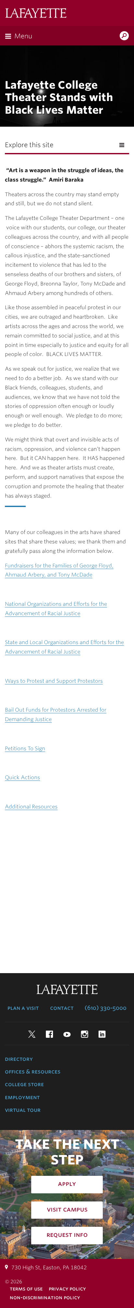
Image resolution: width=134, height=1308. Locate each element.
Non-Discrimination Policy (45, 1297)
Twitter (31, 1034)
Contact (62, 1008)
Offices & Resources (32, 1071)
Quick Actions (22, 777)
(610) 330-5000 (106, 1008)
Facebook (49, 1034)
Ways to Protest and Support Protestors (54, 681)
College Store (24, 1084)
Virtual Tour (23, 1110)
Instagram (84, 1034)
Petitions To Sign (25, 748)
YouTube (67, 1034)
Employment (22, 1097)
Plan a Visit (23, 1008)
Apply (67, 1183)
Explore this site (29, 145)
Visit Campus (67, 1209)
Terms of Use (26, 1289)
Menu (23, 36)
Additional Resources (31, 807)
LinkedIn (102, 1034)
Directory (19, 1059)
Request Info (67, 1234)
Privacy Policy (67, 1289)
